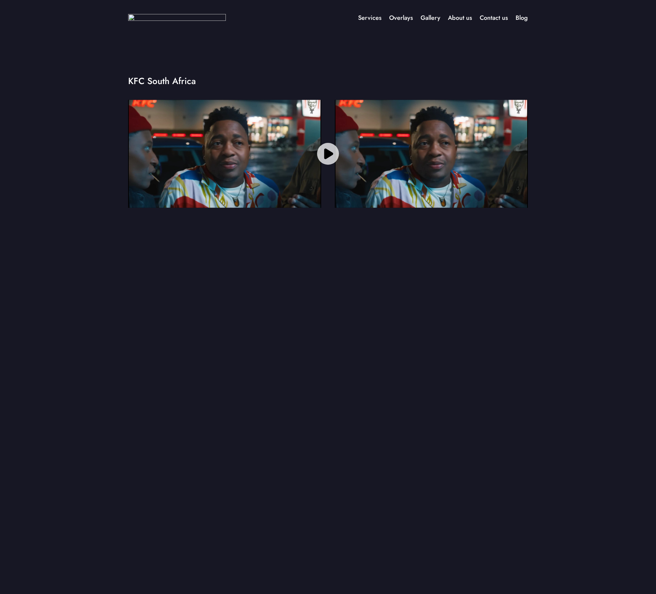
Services (370, 17)
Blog (522, 17)
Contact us (494, 17)
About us (460, 17)
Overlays (401, 17)
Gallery (430, 17)
